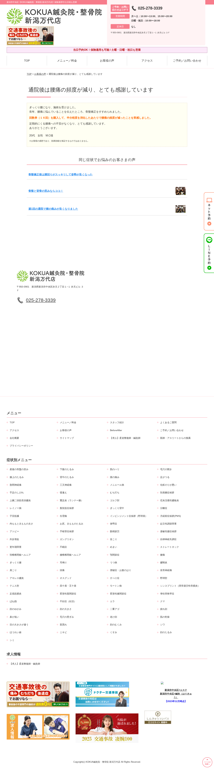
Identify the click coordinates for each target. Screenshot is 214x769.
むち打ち (114, 492)
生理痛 (63, 516)
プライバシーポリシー (21, 445)
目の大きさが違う (19, 624)
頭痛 (62, 570)
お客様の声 (107, 60)
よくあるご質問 (168, 422)
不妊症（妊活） (68, 601)
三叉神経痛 (66, 484)
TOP (27, 60)
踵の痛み (114, 477)
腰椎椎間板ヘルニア (70, 554)
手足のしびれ (17, 492)
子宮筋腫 (14, 516)
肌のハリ (114, 469)
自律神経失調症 (168, 539)
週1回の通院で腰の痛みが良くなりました (53, 208)
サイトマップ (67, 438)
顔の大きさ (66, 609)
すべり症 (114, 578)
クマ (162, 601)
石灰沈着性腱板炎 (169, 500)
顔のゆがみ (15, 609)
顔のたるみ (166, 632)
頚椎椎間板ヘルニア (20, 554)
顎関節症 (114, 554)
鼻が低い (14, 617)
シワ (162, 624)
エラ (112, 601)
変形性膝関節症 (118, 593)
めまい (113, 547)
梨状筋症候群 (67, 508)
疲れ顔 (163, 609)
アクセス (147, 60)
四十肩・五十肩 (68, 585)
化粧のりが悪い (168, 484)
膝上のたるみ (17, 477)
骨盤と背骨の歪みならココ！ (45, 190)
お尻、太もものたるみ (71, 523)
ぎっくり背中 (117, 508)
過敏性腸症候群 (168, 531)
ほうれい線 (15, 632)
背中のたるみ (67, 477)
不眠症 (63, 547)
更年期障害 (15, 547)
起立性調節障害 (168, 523)
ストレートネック (169, 547)
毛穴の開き (166, 469)
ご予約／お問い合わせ (187, 60)
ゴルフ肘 (114, 500)
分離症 (163, 508)
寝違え (63, 492)
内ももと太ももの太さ (21, 523)
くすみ (113, 632)
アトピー (14, 531)
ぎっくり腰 (15, 562)
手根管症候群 (67, 531)
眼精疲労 (114, 531)
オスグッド (66, 578)
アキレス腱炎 (17, 578)
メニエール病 (117, 484)
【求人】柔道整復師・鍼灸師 (125, 438)
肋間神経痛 (15, 484)
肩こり (13, 570)
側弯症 (113, 523)
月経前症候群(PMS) (170, 516)
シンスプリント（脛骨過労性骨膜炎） (180, 585)
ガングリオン (67, 539)
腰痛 (162, 554)
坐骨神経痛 (166, 570)
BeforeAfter (116, 430)
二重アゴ (114, 609)
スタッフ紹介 (117, 422)
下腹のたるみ (67, 469)
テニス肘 (14, 585)
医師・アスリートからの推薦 (175, 438)
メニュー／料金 (67, 60)
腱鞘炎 (163, 562)
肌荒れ (63, 624)
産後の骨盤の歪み (19, 469)
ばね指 (13, 601)
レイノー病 (15, 508)
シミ (12, 640)
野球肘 (163, 578)
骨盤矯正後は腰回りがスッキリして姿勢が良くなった (60, 174)
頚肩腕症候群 (167, 492)
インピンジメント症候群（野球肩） (128, 516)
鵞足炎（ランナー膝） (71, 500)
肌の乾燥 (165, 617)
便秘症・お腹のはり (120, 570)
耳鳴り (63, 562)
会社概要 (14, 438)
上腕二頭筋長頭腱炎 (20, 500)
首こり (113, 539)
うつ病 (113, 562)
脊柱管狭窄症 (167, 593)
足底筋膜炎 (15, 593)
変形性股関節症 (68, 593)
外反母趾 (14, 539)
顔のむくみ (116, 624)
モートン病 (116, 585)
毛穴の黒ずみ (67, 617)
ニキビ (63, 632)
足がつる (165, 477)
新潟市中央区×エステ (176, 690)
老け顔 (113, 617)
